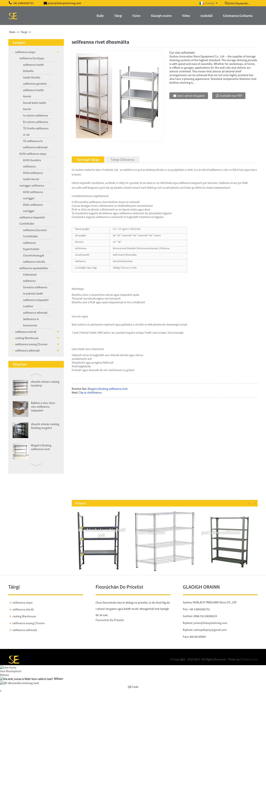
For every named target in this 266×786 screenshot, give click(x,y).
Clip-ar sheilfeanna (90, 392)
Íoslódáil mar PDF (231, 96)
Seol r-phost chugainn (191, 96)
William (4, 675)
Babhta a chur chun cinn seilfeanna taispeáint (43, 406)
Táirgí (24, 32)
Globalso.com (249, 659)
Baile (12, 32)
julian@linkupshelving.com (210, 623)
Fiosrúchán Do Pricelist (110, 620)
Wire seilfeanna (151, 532)
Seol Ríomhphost (10, 671)
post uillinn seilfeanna (221, 532)
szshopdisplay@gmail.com (210, 630)
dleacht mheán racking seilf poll (101, 532)
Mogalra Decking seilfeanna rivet (41, 447)
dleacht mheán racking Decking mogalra (45, 426)
